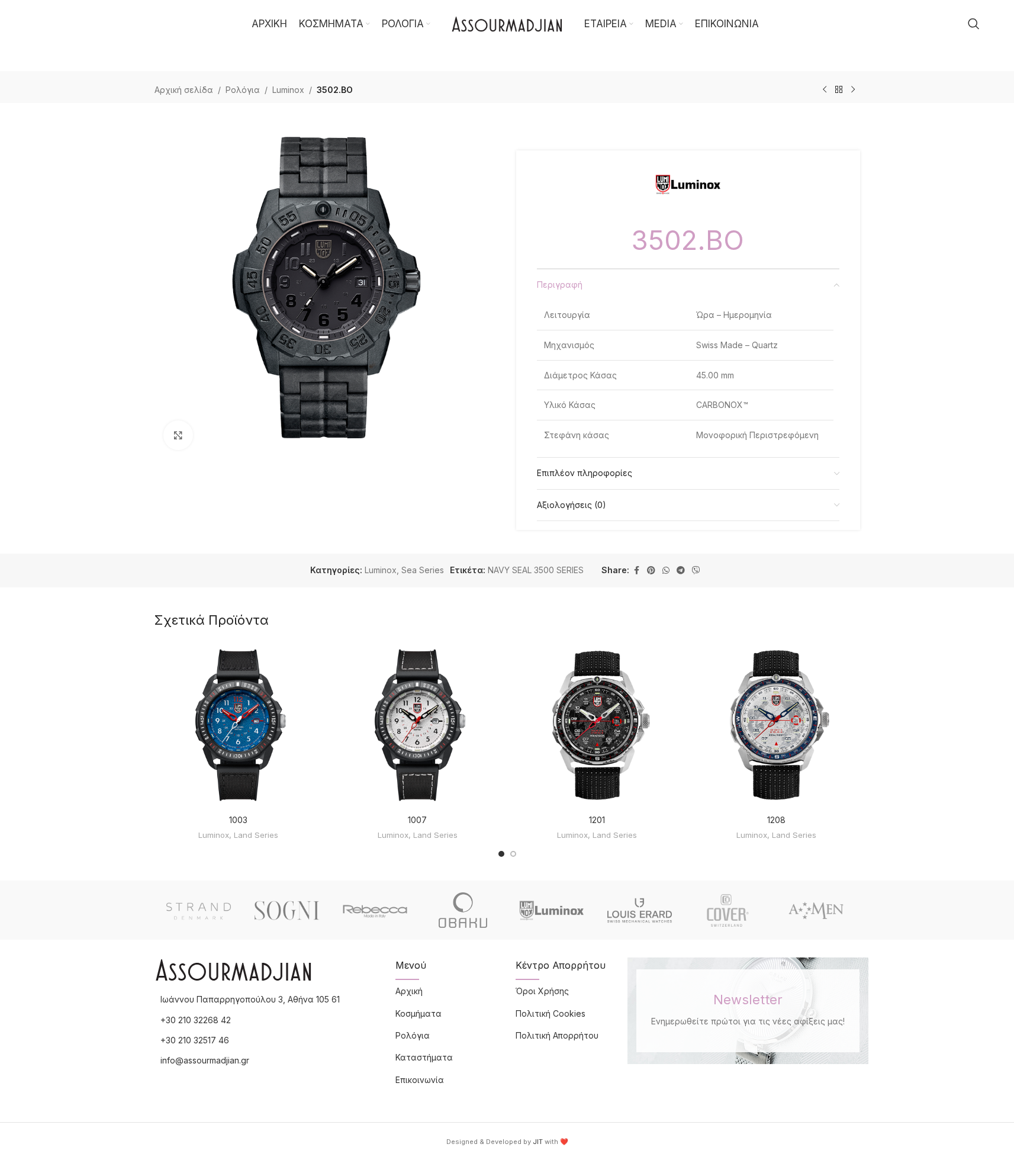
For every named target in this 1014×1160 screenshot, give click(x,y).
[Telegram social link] (680, 571)
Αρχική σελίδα (183, 90)
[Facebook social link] (636, 571)
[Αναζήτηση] (974, 24)
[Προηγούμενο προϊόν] (824, 90)
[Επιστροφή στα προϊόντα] (839, 90)
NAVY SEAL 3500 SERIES (536, 570)
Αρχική (409, 991)
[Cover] (728, 910)
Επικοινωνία (419, 1080)
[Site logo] (507, 23)
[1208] (776, 725)
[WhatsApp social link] (666, 571)
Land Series (256, 835)
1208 (776, 820)
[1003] (238, 725)
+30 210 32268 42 (195, 1020)
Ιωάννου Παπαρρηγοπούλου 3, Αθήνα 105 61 (250, 999)
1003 (238, 820)
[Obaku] (463, 910)
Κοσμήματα (418, 1013)
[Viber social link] (696, 571)
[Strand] (198, 910)
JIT (538, 1141)
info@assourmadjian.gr (204, 1060)
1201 (597, 820)
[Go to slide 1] (501, 854)
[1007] (417, 725)
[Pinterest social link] (651, 571)
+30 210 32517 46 (194, 1040)
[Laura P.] (816, 910)
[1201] (597, 725)
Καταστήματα (424, 1057)
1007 (417, 820)
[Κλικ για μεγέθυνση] (178, 435)
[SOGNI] (287, 910)
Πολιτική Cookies (550, 1013)
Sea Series (422, 570)
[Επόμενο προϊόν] (853, 90)
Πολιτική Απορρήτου (557, 1035)
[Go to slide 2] (513, 854)
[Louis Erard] (639, 910)
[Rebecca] (375, 910)
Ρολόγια (243, 90)
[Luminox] (551, 910)
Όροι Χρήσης (542, 991)
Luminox (288, 90)
